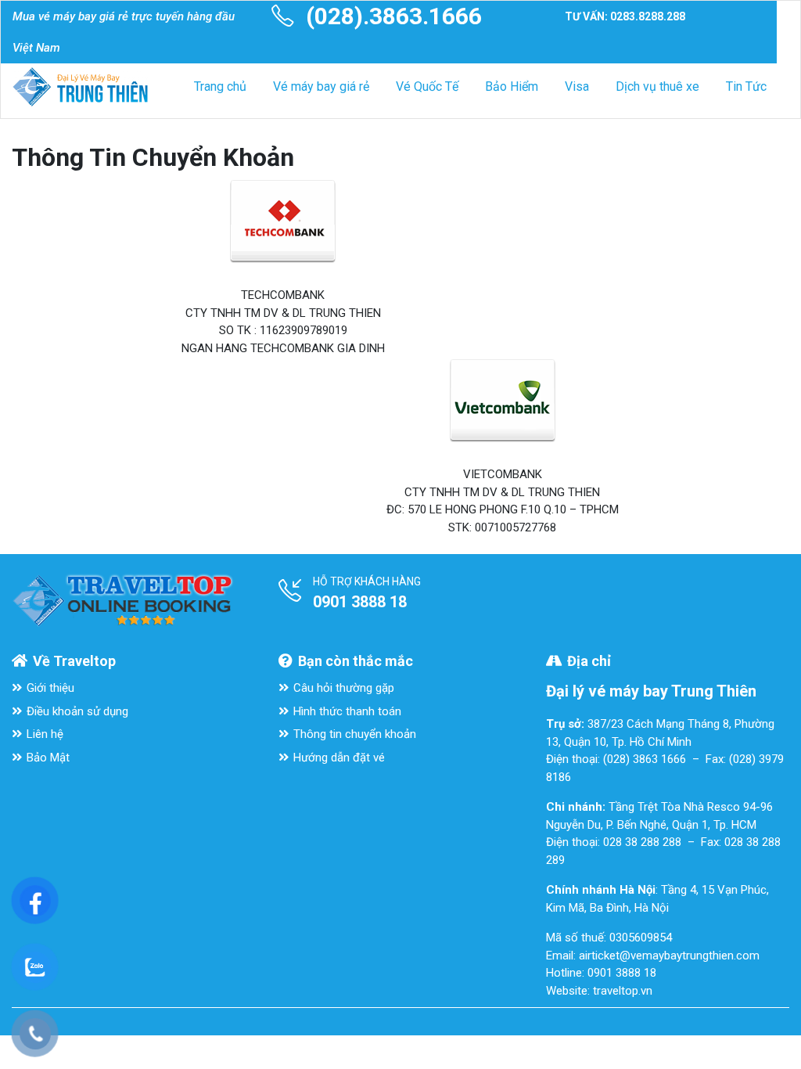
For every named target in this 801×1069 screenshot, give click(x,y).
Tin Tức (746, 86)
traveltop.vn (622, 991)
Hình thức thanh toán (347, 711)
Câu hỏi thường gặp (343, 688)
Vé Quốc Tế (427, 86)
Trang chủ (220, 86)
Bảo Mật (48, 757)
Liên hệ (45, 734)
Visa (577, 86)
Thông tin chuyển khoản (354, 734)
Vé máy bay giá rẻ (321, 86)
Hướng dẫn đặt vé (339, 757)
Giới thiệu (50, 688)
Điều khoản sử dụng (77, 711)
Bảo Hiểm (511, 86)
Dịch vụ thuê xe (657, 86)
